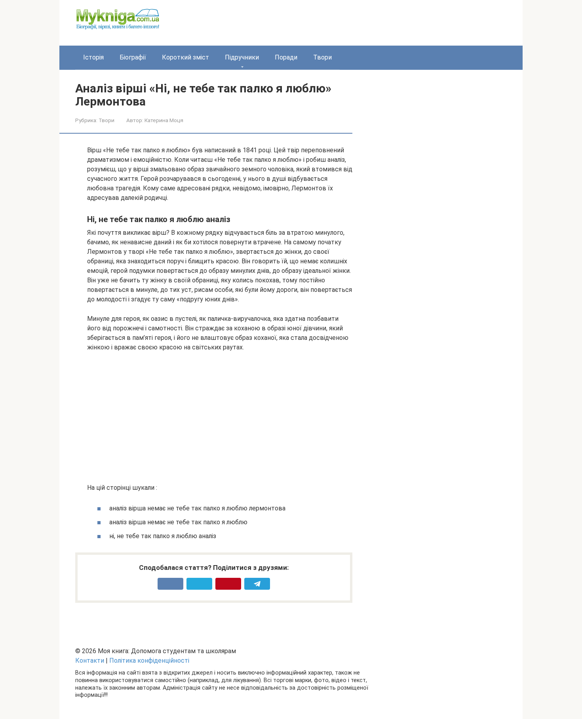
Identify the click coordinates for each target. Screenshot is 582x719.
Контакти (89, 660)
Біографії (133, 57)
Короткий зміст (185, 57)
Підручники (242, 57)
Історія (93, 57)
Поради (286, 57)
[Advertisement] (219, 417)
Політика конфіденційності (149, 660)
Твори (322, 57)
